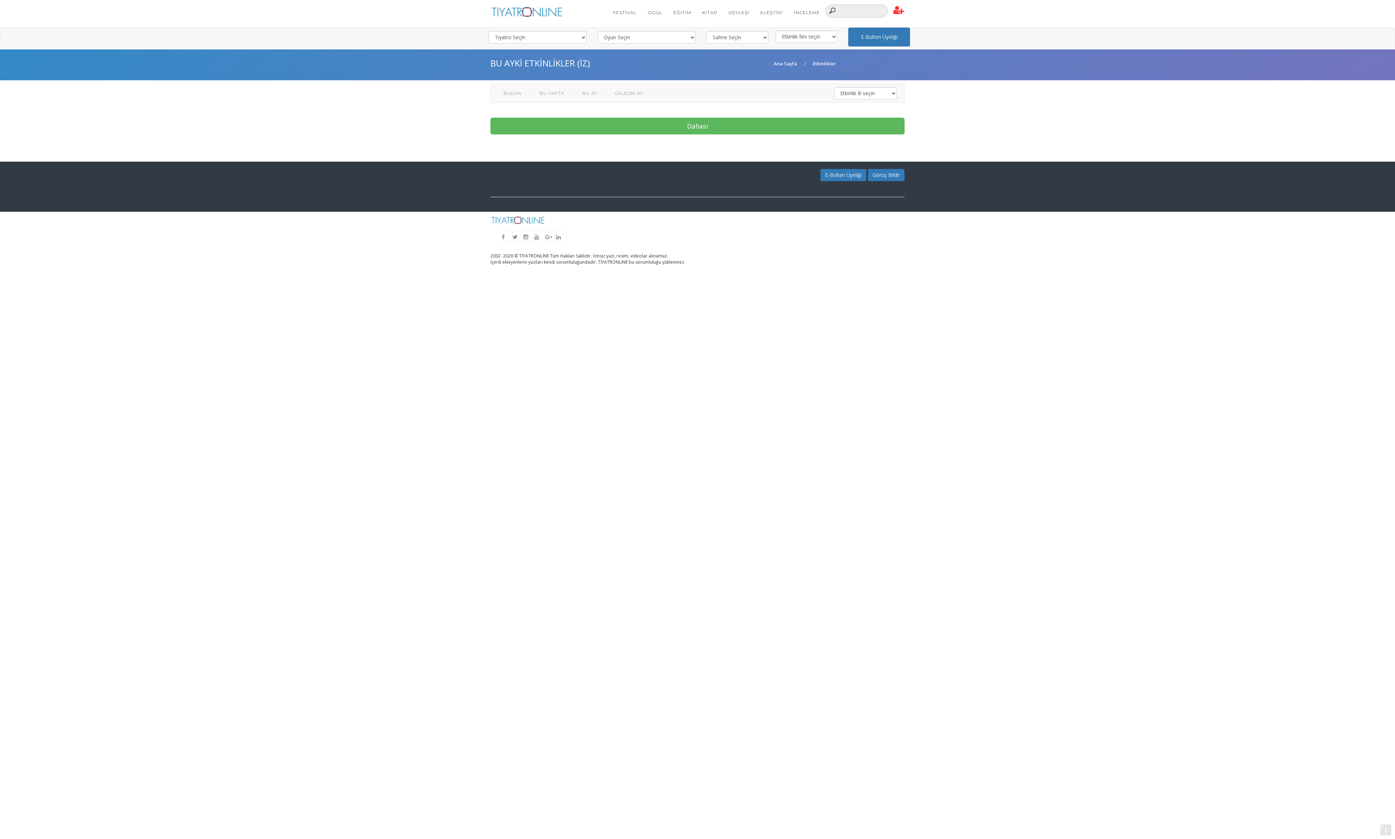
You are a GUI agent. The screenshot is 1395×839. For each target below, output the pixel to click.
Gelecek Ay (629, 93)
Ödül (655, 12)
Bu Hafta (551, 93)
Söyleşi (738, 12)
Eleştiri (771, 12)
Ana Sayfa (785, 63)
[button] (899, 10)
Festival (625, 12)
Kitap (709, 12)
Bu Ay (589, 93)
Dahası (697, 126)
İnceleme (807, 12)
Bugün (512, 93)
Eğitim (682, 12)
